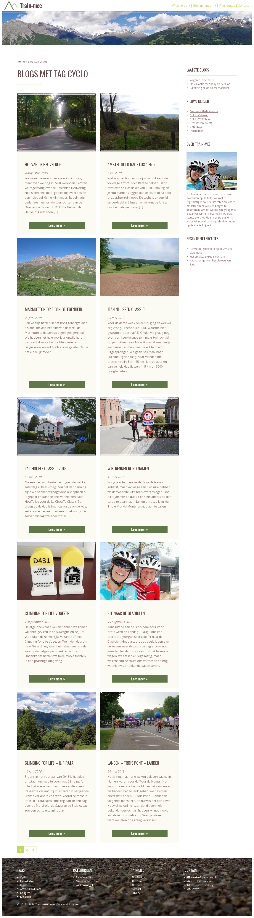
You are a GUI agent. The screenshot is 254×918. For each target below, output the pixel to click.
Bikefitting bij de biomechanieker (209, 88)
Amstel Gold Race (30, 889)
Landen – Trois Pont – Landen (133, 763)
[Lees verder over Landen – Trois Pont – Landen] (139, 721)
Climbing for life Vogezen (47, 613)
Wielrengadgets (85, 885)
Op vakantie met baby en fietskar (210, 84)
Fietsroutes (227, 6)
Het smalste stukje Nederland (208, 256)
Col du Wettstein (200, 119)
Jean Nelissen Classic (126, 309)
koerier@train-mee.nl (203, 877)
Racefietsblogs (85, 877)
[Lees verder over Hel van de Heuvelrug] (56, 122)
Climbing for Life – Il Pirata (49, 763)
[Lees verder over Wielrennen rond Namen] (139, 426)
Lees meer (56, 225)
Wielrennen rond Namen (128, 468)
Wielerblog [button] (180, 6)
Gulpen (24, 885)
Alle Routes (138, 885)
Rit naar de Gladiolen (126, 613)
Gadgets (25, 893)
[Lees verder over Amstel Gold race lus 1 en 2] (139, 122)
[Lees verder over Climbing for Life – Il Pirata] (56, 721)
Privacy (136, 893)
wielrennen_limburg (201, 885)
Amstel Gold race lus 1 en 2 (131, 164)
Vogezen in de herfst (202, 80)
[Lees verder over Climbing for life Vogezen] (56, 571)
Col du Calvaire (199, 115)
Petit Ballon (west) (201, 123)
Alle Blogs (138, 881)
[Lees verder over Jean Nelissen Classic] (139, 267)
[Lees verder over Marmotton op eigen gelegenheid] (56, 267)
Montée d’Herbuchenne (204, 111)
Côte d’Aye (196, 127)
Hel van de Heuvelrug (43, 164)
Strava (195, 889)
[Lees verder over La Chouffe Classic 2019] (56, 426)
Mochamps (196, 130)
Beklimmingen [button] (203, 6)
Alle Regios (138, 877)
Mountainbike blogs (87, 881)
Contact (243, 6)
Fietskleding (27, 881)
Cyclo (23, 877)
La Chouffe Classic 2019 (45, 468)
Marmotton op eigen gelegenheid (53, 309)
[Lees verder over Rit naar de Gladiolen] (139, 571)
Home (21, 61)
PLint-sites (72, 904)
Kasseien (25, 896)
